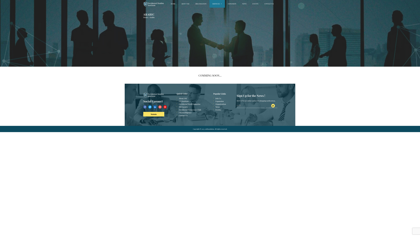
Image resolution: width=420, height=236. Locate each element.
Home (173, 4)
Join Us (218, 98)
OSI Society (183, 107)
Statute (154, 114)
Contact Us (269, 4)
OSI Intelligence (185, 112)
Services (216, 4)
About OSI (185, 4)
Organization (200, 4)
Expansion (232, 4)
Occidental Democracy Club (190, 110)
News (244, 4)
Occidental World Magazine (189, 104)
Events (255, 4)
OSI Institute (184, 101)
